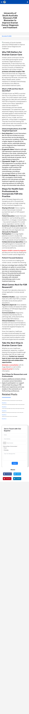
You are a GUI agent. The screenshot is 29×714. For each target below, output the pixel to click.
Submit (14, 463)
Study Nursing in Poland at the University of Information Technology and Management (9, 416)
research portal (7, 369)
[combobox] (4, 443)
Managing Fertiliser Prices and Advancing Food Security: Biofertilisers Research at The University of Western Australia (12, 412)
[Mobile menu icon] (2, 2)
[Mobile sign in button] (27, 2)
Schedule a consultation (10, 365)
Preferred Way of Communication (10, 446)
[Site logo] (4, 2)
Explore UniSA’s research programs (14, 250)
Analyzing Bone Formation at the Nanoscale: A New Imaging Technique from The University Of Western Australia (12, 400)
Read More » (4, 402)
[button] (7, 473)
